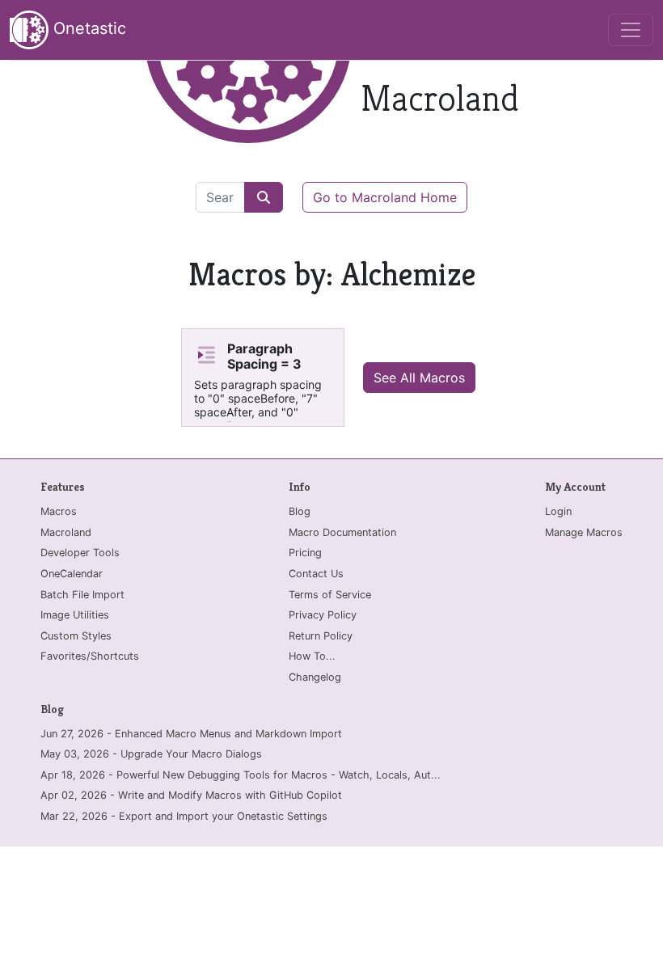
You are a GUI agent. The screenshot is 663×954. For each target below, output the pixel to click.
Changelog (315, 677)
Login (558, 511)
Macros (58, 511)
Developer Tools (80, 553)
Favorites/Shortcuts (89, 656)
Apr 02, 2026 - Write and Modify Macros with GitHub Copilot (191, 795)
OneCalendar (71, 574)
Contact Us (316, 574)
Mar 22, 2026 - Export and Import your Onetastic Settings (183, 816)
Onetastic (87, 28)
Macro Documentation (342, 532)
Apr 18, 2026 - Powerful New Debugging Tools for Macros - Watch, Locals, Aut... (240, 775)
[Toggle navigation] (630, 30)
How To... (312, 656)
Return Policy (321, 636)
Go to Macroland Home (385, 197)
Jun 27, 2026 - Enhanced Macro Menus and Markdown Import (191, 734)
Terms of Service (330, 595)
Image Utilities (74, 615)
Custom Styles (76, 636)
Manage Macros (584, 532)
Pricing (305, 553)
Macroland (65, 532)
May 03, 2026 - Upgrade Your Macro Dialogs (151, 754)
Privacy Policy (323, 615)
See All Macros (419, 377)
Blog (299, 511)
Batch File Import (82, 595)
